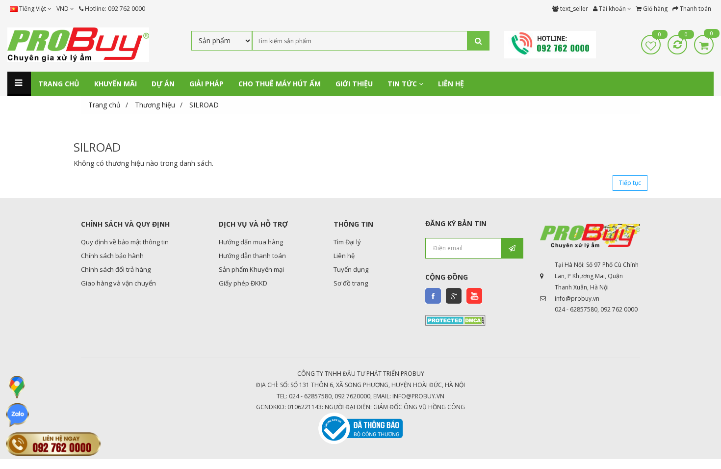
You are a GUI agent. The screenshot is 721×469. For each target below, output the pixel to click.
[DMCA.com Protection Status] (455, 319)
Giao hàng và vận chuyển (118, 283)
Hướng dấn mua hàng (251, 241)
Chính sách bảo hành (112, 255)
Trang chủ (104, 104)
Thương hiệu (155, 104)
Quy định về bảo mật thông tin (125, 241)
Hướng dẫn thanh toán (252, 255)
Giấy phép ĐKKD (243, 283)
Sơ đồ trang (351, 283)
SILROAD (204, 104)
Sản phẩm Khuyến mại (251, 269)
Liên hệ (344, 255)
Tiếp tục (630, 183)
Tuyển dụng (351, 269)
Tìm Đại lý (347, 241)
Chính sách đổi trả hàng (116, 269)
